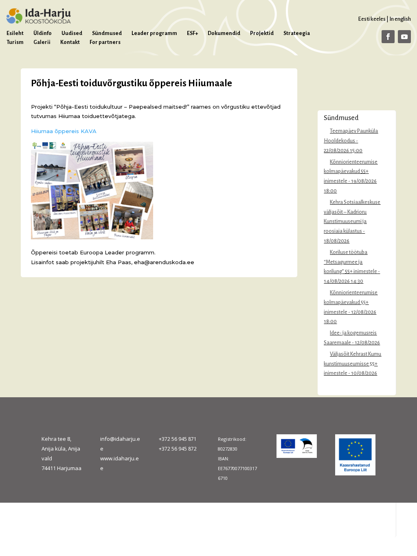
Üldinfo (42, 33)
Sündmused (107, 33)
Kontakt (70, 42)
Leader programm (154, 33)
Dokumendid (224, 33)
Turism (15, 42)
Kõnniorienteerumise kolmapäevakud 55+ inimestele (350, 171)
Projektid (262, 33)
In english (400, 19)
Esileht (15, 33)
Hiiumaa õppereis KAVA (64, 131)
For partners (105, 42)
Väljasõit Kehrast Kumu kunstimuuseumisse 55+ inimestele (352, 364)
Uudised (71, 33)
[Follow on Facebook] (388, 36)
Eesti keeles (372, 19)
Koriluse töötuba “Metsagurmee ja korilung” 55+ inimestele (350, 262)
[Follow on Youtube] (404, 36)
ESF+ (192, 33)
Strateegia (296, 33)
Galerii (41, 42)
